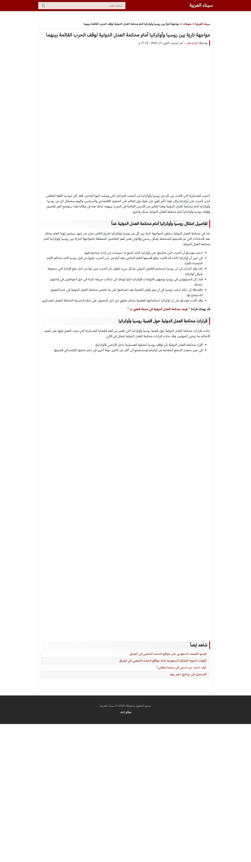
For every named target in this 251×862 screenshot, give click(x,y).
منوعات (187, 24)
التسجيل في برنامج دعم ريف (188, 674)
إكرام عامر (192, 43)
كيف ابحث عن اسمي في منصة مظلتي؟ (181, 667)
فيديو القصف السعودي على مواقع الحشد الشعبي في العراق (168, 653)
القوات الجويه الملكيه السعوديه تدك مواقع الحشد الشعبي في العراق (163, 660)
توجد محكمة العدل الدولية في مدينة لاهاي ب (159, 309)
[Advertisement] (125, 116)
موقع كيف (125, 712)
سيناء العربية (201, 5)
